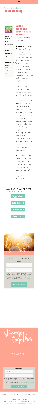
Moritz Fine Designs (19, 399)
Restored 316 (12, 397)
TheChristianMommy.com (25, 394)
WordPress (21, 404)
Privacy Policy (20, 278)
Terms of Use (31, 382)
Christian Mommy (19, 9)
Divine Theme (22, 401)
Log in (29, 404)
